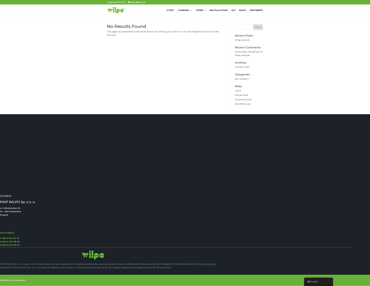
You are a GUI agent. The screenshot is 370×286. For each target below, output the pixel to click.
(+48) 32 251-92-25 (9, 238)
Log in (238, 90)
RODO (242, 10)
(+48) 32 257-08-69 (10, 245)
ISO (233, 10)
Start (170, 10)
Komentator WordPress (247, 52)
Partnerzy (256, 10)
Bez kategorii (242, 79)
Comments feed (243, 99)
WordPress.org (242, 104)
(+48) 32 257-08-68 (10, 241)
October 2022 (242, 67)
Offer (199, 10)
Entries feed (241, 95)
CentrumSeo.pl (17, 280)
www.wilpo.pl (7, 232)
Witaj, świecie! (242, 40)
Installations (219, 10)
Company (183, 10)
